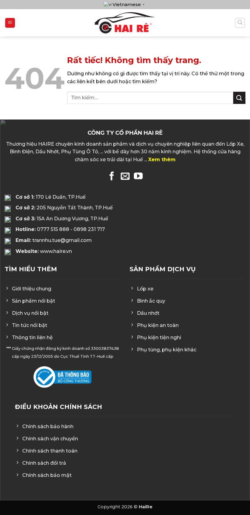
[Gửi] (239, 98)
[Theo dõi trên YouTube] (138, 177)
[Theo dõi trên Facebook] (111, 177)
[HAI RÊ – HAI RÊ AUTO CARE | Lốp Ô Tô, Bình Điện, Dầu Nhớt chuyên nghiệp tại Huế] (125, 22)
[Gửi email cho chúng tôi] (125, 177)
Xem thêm (162, 159)
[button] (10, 23)
